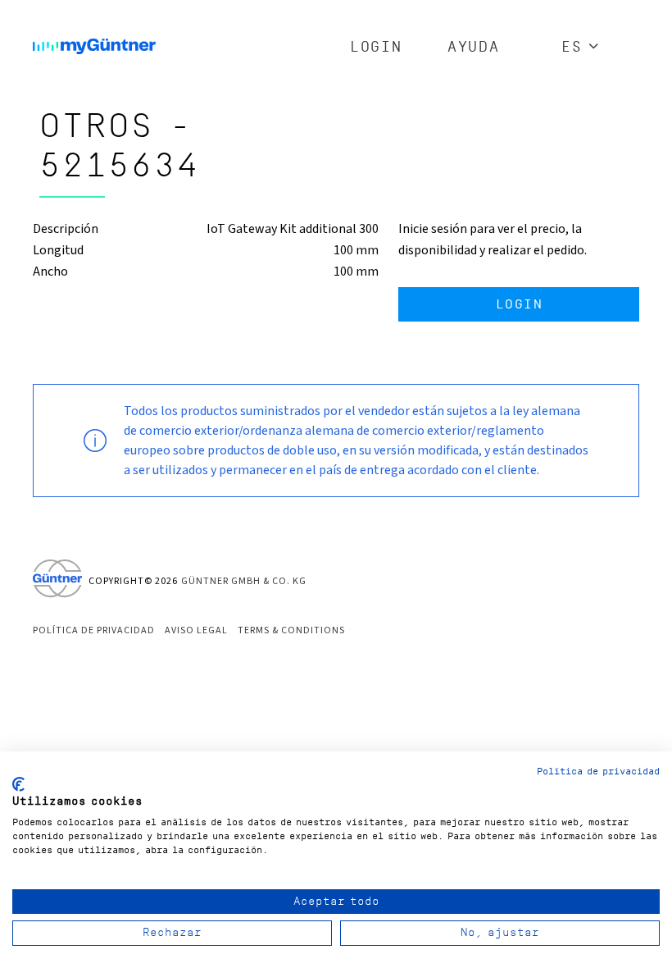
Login (376, 47)
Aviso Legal (196, 630)
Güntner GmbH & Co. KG (243, 581)
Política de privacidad (94, 630)
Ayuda (473, 47)
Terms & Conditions (291, 630)
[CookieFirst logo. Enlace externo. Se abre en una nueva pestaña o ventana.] (18, 784)
